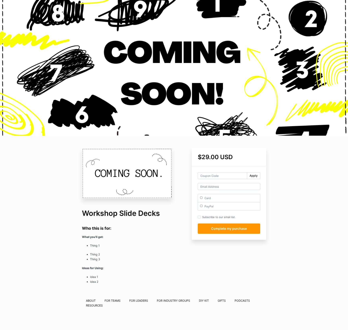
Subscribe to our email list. (219, 217)
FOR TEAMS (112, 300)
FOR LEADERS (138, 300)
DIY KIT (204, 300)
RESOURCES (94, 305)
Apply (254, 175)
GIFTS (222, 300)
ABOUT (91, 300)
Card (207, 198)
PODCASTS (242, 300)
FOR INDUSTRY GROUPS (173, 300)
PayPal (208, 206)
